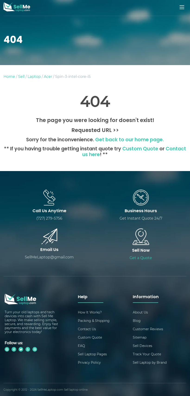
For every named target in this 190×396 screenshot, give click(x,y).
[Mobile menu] (182, 7)
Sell (21, 76)
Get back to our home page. (129, 140)
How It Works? (90, 312)
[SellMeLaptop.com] (16, 10)
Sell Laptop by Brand (150, 362)
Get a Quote (141, 257)
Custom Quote (140, 149)
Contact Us (87, 329)
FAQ (81, 345)
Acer (48, 76)
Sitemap (139, 337)
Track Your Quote (147, 354)
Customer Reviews (148, 329)
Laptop (34, 76)
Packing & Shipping (94, 320)
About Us (140, 312)
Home (9, 76)
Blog (137, 320)
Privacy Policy (89, 362)
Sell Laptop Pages (92, 354)
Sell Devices (142, 345)
